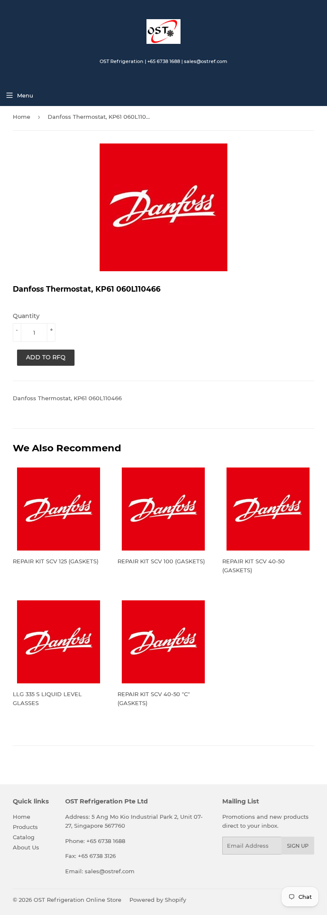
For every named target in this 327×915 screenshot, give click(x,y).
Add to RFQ (46, 357)
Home (21, 116)
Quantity (26, 316)
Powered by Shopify (157, 899)
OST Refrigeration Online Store (77, 899)
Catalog (23, 837)
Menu (25, 95)
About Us (26, 847)
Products (25, 826)
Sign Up (298, 846)
